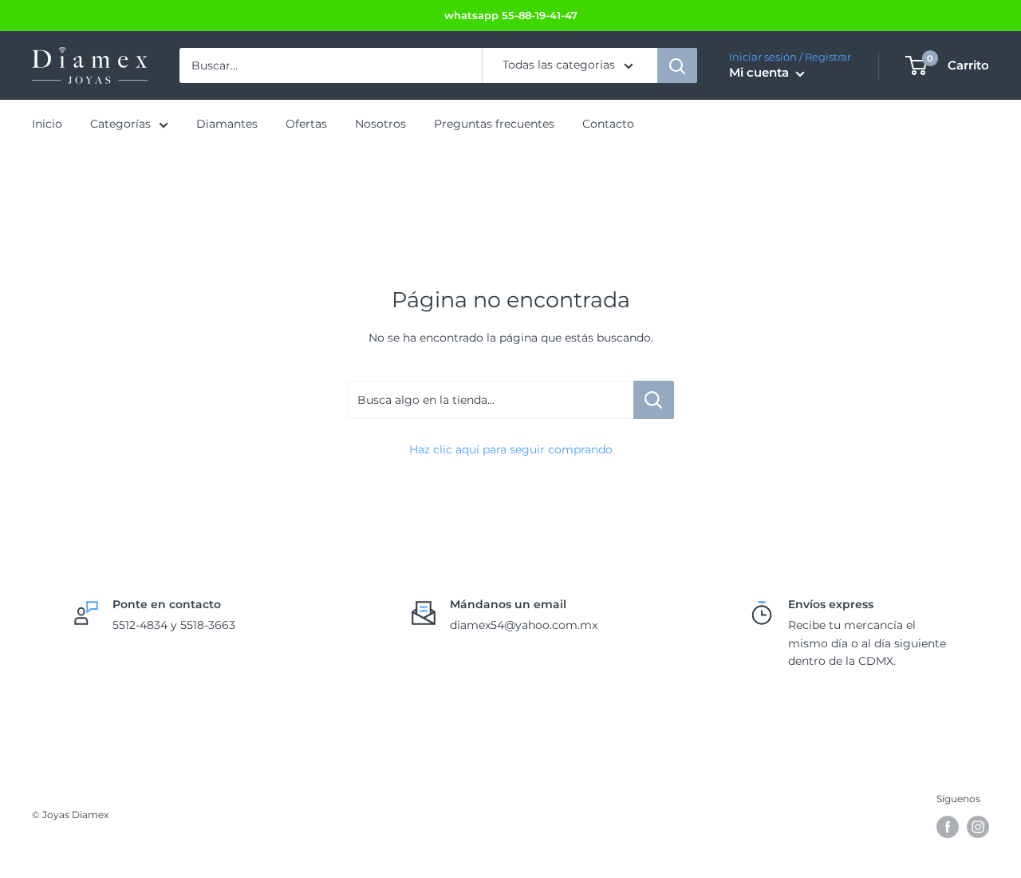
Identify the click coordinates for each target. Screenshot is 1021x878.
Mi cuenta (760, 73)
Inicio (47, 124)
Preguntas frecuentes (494, 124)
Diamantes (227, 124)
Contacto (608, 124)
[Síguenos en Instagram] (978, 827)
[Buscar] (677, 65)
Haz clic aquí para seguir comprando (511, 449)
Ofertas (306, 124)
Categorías (120, 124)
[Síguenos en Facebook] (947, 827)
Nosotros (380, 124)
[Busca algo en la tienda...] (653, 400)
